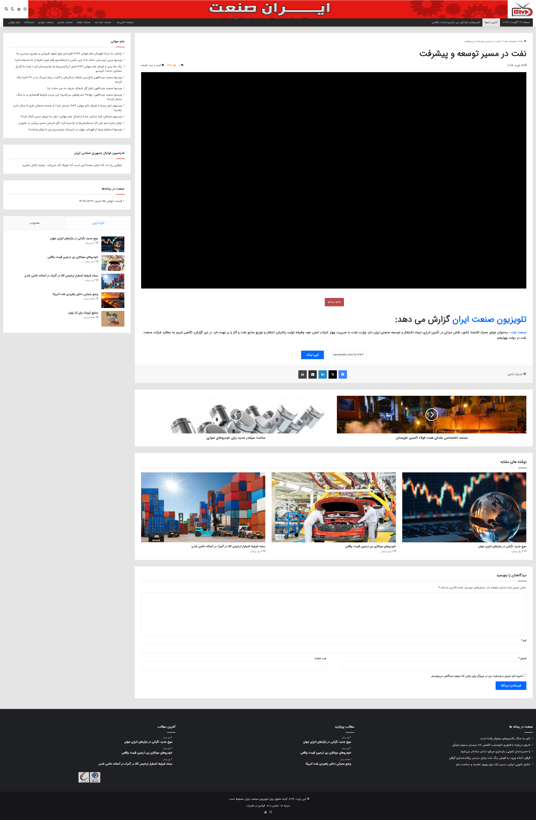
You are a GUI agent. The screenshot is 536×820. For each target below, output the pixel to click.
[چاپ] (302, 374)
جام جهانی (14, 22)
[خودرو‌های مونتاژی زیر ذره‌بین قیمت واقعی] (334, 507)
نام (523, 640)
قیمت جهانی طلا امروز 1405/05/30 (100, 201)
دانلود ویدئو (334, 302)
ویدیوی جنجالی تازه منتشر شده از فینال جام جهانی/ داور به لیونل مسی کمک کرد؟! (71, 117)
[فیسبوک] (343, 374)
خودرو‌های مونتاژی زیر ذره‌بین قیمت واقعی (370, 546)
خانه (521, 41)
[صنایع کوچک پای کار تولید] (112, 319)
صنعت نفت (104, 22)
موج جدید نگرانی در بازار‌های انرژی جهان (502, 546)
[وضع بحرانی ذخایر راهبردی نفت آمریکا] (112, 300)
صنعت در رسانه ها (521, 726)
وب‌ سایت (320, 658)
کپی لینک (312, 355)
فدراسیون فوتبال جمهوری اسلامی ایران (99, 153)
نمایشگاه (29, 22)
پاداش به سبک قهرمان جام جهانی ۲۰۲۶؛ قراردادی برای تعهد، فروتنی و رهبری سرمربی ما (69, 54)
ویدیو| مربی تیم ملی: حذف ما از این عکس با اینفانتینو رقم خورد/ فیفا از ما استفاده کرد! (68, 60)
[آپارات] (19, 9)
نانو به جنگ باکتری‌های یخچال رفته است (505, 739)
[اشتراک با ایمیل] (312, 374)
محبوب (35, 223)
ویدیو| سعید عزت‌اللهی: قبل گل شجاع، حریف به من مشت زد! (84, 88)
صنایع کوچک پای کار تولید (83, 312)
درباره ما (285, 806)
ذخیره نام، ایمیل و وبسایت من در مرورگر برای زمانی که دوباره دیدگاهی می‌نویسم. (477, 676)
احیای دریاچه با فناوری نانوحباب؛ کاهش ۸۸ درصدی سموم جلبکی (491, 745)
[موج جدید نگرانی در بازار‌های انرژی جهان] (464, 507)
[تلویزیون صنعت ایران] (522, 9)
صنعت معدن (64, 22)
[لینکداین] (322, 374)
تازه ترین (98, 223)
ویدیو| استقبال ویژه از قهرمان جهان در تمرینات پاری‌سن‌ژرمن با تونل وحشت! (75, 130)
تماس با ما (273, 806)
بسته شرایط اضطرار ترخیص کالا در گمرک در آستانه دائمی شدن (228, 546)
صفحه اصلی (126, 22)
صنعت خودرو (45, 22)
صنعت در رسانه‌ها (113, 188)
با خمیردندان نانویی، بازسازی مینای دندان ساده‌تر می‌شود (495, 752)
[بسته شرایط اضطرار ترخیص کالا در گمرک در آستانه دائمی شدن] (203, 507)
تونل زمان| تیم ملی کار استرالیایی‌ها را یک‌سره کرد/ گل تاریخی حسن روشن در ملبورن (70, 123)
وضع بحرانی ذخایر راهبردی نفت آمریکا (459, 22)
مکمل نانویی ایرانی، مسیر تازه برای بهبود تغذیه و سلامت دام (493, 764)
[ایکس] (333, 374)
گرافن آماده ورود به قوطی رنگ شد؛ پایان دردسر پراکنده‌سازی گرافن (489, 758)
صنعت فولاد (83, 22)
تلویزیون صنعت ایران (489, 319)
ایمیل (522, 658)
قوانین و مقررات (255, 806)
